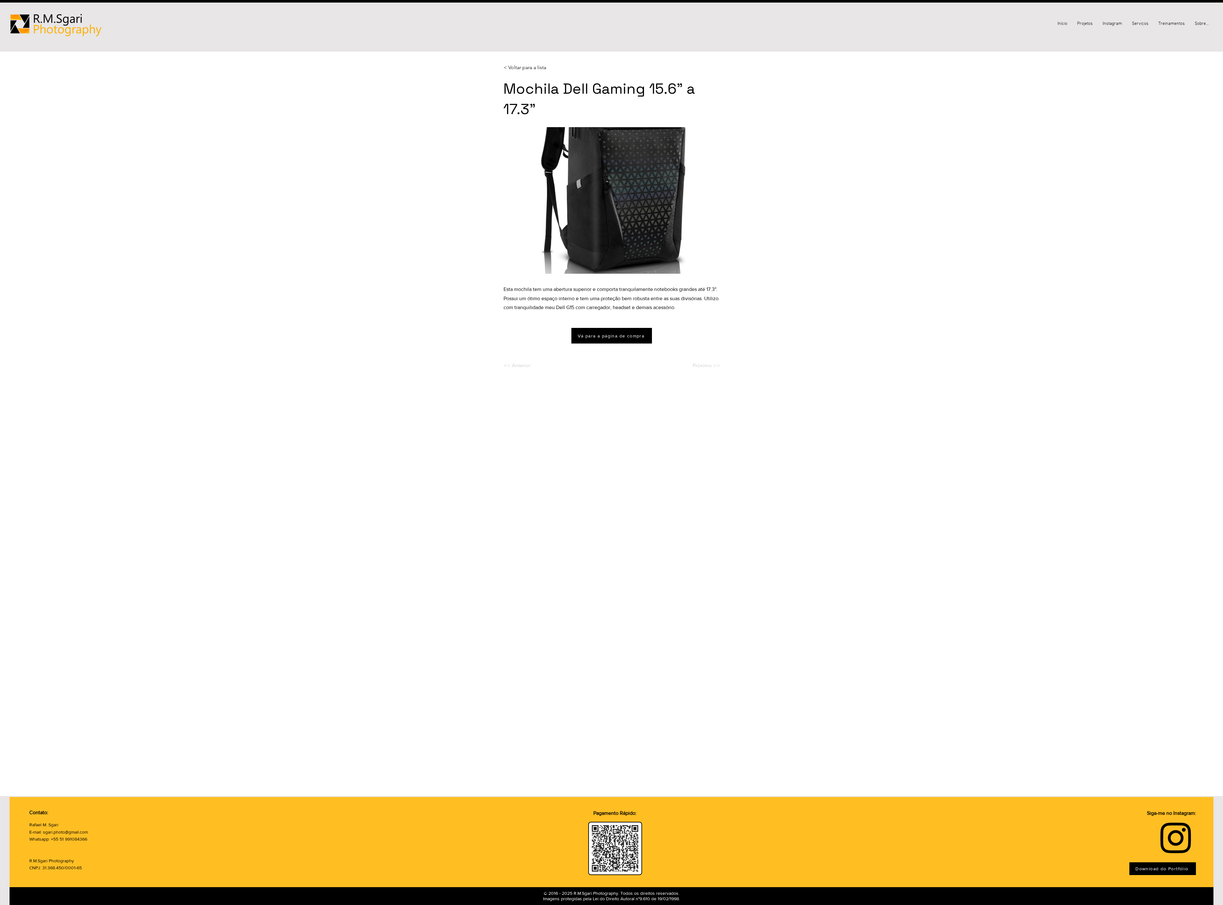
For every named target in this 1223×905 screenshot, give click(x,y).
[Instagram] (1175, 837)
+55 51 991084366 (69, 839)
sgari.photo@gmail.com (65, 832)
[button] (1201, 23)
